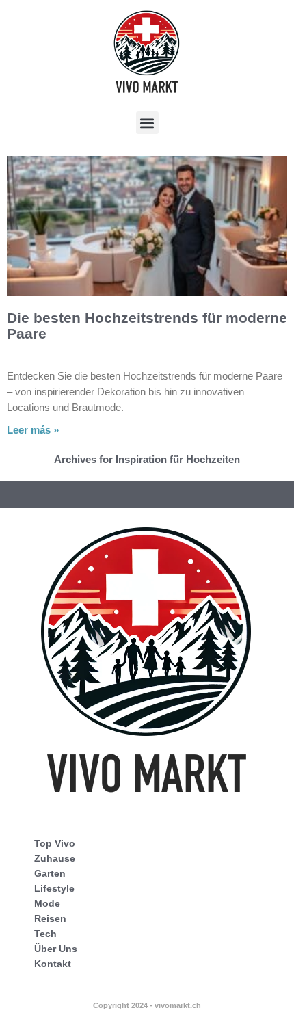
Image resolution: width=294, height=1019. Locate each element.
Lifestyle (54, 888)
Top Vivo (54, 843)
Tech (45, 933)
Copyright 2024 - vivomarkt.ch (147, 1005)
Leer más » (33, 430)
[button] (147, 122)
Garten (50, 873)
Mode (47, 903)
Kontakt (52, 963)
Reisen (50, 918)
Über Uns (55, 948)
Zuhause (54, 858)
